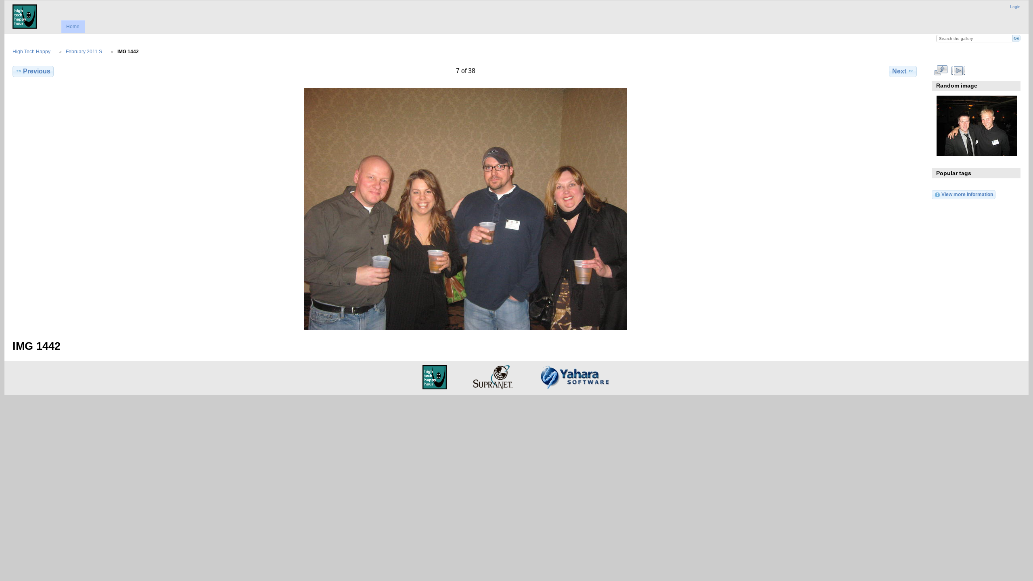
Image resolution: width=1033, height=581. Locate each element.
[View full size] (465, 209)
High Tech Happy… (34, 51)
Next (899, 71)
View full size (940, 70)
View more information (967, 194)
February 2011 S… (86, 51)
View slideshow (958, 70)
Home (72, 26)
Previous (36, 71)
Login (1015, 6)
